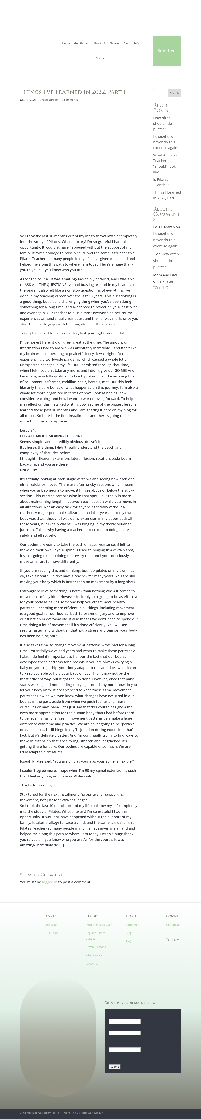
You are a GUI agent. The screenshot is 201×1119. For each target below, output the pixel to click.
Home (66, 43)
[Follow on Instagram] (31, 23)
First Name (118, 1015)
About (97, 43)
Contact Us (173, 925)
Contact (101, 58)
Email (113, 1027)
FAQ (136, 43)
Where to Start (95, 955)
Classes (114, 43)
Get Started (81, 43)
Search (174, 93)
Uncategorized (48, 100)
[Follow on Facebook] (23, 23)
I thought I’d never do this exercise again (165, 142)
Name (114, 1043)
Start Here (167, 50)
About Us (51, 925)
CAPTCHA (117, 1038)
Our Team (51, 933)
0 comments (70, 100)
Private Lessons (96, 947)
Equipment (133, 925)
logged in (49, 882)
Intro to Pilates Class (99, 925)
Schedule (92, 964)
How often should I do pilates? (162, 123)
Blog (126, 43)
